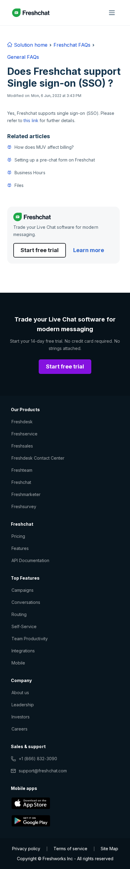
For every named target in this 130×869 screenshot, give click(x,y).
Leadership (22, 704)
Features (20, 548)
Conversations (26, 602)
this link (31, 120)
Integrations (23, 650)
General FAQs (23, 57)
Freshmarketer (26, 494)
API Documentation (30, 560)
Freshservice (24, 433)
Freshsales (22, 445)
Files (19, 185)
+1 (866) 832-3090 (38, 758)
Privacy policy (26, 848)
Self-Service (24, 626)
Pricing (18, 536)
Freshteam (21, 470)
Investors (20, 716)
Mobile (18, 662)
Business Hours (30, 172)
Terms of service (70, 848)
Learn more (88, 250)
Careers (19, 728)
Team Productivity (29, 638)
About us (20, 692)
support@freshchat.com (43, 770)
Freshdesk (22, 421)
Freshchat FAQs (72, 45)
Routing (19, 614)
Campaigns (22, 590)
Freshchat (21, 482)
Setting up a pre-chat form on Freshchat (55, 159)
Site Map (109, 848)
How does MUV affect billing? (44, 147)
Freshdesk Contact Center (37, 458)
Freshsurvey (23, 506)
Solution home (29, 45)
